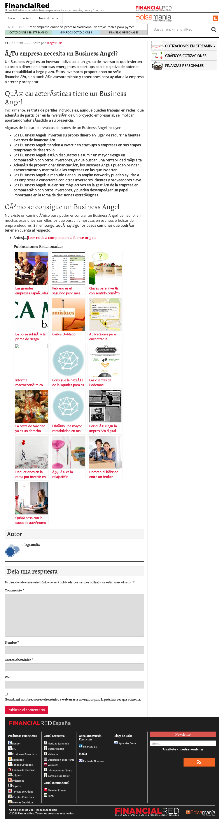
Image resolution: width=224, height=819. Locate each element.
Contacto (26, 18)
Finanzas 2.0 (89, 746)
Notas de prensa (49, 18)
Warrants (52, 765)
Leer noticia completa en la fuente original (62, 237)
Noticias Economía (58, 743)
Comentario (14, 590)
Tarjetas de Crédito (22, 791)
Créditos (17, 775)
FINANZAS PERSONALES (123, 32)
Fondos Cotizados (22, 764)
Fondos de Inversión (23, 770)
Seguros (16, 786)
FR (6, 43)
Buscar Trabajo (56, 748)
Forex (50, 795)
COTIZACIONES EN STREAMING (28, 32)
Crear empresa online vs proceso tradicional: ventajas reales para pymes (81, 27)
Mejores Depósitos (22, 802)
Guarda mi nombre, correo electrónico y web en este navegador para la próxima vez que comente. (73, 699)
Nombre (12, 642)
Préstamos (18, 780)
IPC (14, 748)
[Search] (213, 29)
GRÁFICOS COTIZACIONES (76, 32)
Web (8, 677)
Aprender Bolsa (127, 743)
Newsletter (183, 734)
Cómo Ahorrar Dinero (59, 770)
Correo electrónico (19, 659)
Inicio (11, 18)
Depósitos (18, 759)
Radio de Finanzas (93, 761)
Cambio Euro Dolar (58, 775)
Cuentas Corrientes (23, 797)
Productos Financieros (24, 754)
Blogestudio (55, 43)
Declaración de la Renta (60, 759)
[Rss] (215, 18)
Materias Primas (56, 790)
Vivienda (52, 754)
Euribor (16, 743)
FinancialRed (27, 5)
